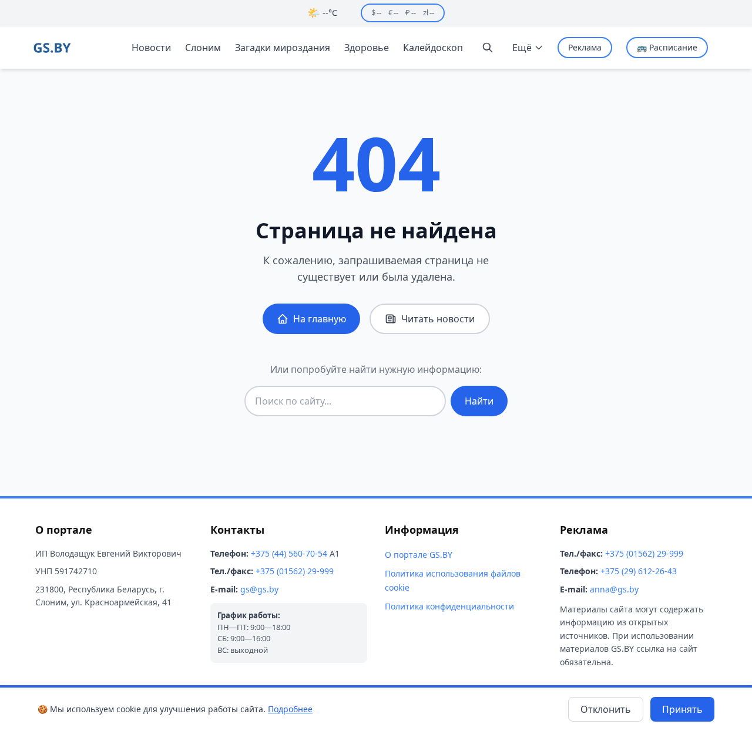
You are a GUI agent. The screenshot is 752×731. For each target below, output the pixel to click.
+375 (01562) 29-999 (295, 571)
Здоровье (366, 47)
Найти (479, 401)
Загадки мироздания (282, 47)
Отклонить (605, 709)
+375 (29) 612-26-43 (638, 571)
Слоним (203, 47)
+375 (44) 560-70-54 (289, 553)
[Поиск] (487, 47)
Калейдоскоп (433, 47)
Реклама (585, 47)
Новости (151, 47)
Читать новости (438, 318)
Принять (682, 709)
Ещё (522, 47)
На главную (319, 318)
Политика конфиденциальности (449, 606)
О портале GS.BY (418, 554)
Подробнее (290, 709)
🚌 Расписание (667, 47)
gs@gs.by (259, 589)
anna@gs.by (614, 589)
